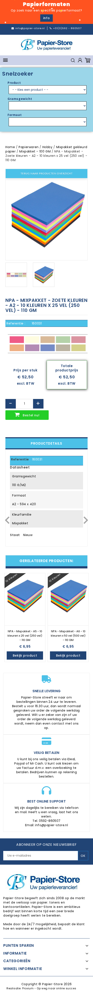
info (46, 18)
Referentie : (15, 323)
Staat (15, 535)
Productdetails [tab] (46, 443)
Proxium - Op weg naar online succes (49, 988)
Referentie (20, 459)
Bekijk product (25, 655)
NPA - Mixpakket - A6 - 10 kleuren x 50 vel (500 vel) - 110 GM (68, 635)
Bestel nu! (31, 415)
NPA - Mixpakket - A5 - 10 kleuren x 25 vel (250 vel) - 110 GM (25, 635)
